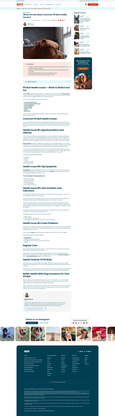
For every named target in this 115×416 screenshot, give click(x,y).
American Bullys (28, 106)
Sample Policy (75, 361)
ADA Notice (74, 365)
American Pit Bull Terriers (30, 102)
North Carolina (50, 367)
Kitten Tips (63, 363)
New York (48, 365)
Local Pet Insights (64, 365)
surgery (33, 232)
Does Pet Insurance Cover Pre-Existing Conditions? (33, 359)
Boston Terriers (28, 108)
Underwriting (82, 0)
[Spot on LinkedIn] (76, 323)
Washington (49, 373)
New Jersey (49, 363)
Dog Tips (62, 361)
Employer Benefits (75, 357)
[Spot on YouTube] (87, 323)
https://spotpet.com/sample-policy (70, 391)
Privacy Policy (34, 410)
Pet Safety (63, 369)
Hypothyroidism (27, 143)
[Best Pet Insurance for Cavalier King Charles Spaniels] (83, 36)
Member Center (75, 367)
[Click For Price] (86, 4)
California (49, 357)
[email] (62, 20)
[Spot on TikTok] (79, 323)
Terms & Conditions (76, 363)
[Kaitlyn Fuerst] (25, 24)
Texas (48, 371)
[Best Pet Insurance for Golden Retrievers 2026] (83, 51)
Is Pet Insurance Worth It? (28, 367)
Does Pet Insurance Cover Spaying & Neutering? (33, 361)
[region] (57, 334)
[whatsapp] (60, 20)
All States (49, 375)
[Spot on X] (81, 323)
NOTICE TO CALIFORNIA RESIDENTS (30, 388)
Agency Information (76, 359)
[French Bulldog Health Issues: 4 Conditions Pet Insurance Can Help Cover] (83, 19)
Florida (48, 359)
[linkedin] (55, 20)
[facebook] (53, 20)
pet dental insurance (32, 256)
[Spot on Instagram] (78, 351)
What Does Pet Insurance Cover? (30, 357)
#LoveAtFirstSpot (44, 323)
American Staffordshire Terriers (32, 103)
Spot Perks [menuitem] (58, 4)
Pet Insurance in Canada (60, 382)
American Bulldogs (29, 105)
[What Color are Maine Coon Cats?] (83, 28)
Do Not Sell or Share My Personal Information (46, 410)
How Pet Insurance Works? (29, 363)
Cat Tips (62, 359)
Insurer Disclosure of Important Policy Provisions (45, 388)
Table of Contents (32, 81)
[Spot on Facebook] (73, 323)
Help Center (74, 371)
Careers (85, 359)
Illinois (48, 361)
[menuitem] (28, 4)
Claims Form (74, 369)
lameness (52, 171)
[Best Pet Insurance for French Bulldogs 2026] (83, 44)
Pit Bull (28, 93)
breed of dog (65, 93)
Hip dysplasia (26, 170)
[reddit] (58, 20)
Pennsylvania (49, 369)
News (85, 361)
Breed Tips (63, 357)
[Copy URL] (64, 20)
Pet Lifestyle (63, 367)
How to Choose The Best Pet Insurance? (31, 365)
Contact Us (86, 363)
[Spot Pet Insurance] (27, 351)
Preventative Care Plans (28, 369)
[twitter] (56, 20)
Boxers (26, 109)
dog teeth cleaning (63, 254)
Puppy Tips (63, 371)
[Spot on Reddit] (84, 323)
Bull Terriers (27, 111)
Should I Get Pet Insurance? (29, 371)
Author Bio (32, 25)
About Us (86, 357)
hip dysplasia (27, 237)
